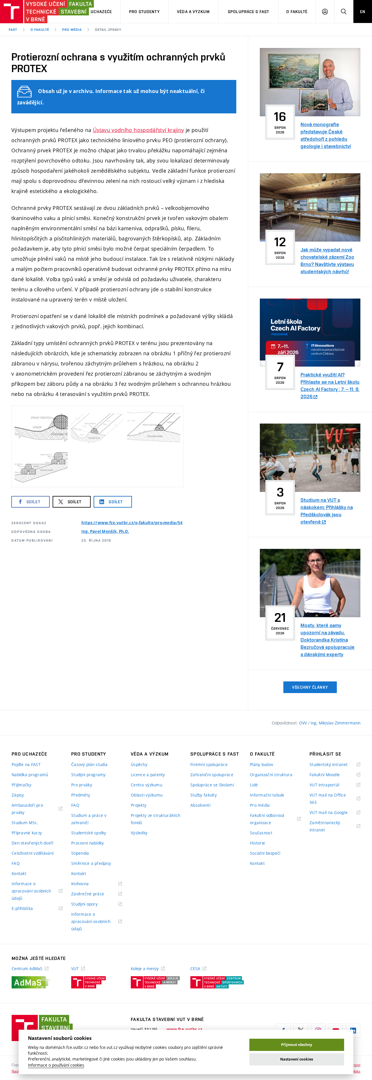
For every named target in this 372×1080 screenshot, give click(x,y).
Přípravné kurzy (27, 833)
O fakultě (296, 11)
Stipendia (80, 853)
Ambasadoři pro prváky (27, 809)
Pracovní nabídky (87, 843)
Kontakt (19, 873)
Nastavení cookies (296, 1059)
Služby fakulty (203, 795)
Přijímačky (21, 785)
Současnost (261, 833)
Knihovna (87, 884)
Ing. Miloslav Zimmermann (335, 723)
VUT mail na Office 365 (328, 799)
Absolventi (200, 805)
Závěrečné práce (95, 894)
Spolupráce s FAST (248, 11)
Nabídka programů (30, 774)
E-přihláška (29, 908)
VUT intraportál (332, 785)
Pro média (72, 30)
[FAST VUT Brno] (36, 11)
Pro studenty (144, 11)
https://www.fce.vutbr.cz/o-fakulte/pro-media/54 (132, 522)
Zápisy (18, 795)
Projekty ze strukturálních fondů (155, 819)
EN (362, 11)
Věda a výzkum (193, 11)
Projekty (138, 805)
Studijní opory (91, 904)
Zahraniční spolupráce (211, 774)
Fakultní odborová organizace (268, 819)
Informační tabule (267, 795)
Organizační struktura (271, 774)
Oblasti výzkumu (146, 795)
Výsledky (139, 833)
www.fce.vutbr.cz (184, 1029)
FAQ (16, 863)
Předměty (80, 795)
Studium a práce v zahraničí (89, 819)
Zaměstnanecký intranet (325, 826)
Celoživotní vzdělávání (32, 853)
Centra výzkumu (146, 785)
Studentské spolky (88, 833)
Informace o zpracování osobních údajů (31, 891)
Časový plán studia (89, 764)
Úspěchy (139, 764)
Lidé (254, 785)
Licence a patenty (148, 774)
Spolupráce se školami (212, 785)
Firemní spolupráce (209, 764)
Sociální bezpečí (265, 853)
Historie (257, 843)
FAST (13, 30)
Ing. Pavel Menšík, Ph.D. (105, 531)
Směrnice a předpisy (91, 863)
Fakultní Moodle (332, 775)
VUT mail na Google (335, 812)
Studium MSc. (25, 822)
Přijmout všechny (296, 1044)
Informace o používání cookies (56, 1065)
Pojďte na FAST (26, 764)
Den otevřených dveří (32, 843)
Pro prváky (81, 785)
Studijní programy (88, 774)
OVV (303, 723)
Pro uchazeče (96, 11)
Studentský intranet (335, 764)
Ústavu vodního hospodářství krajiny (138, 129)
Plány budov (261, 764)
